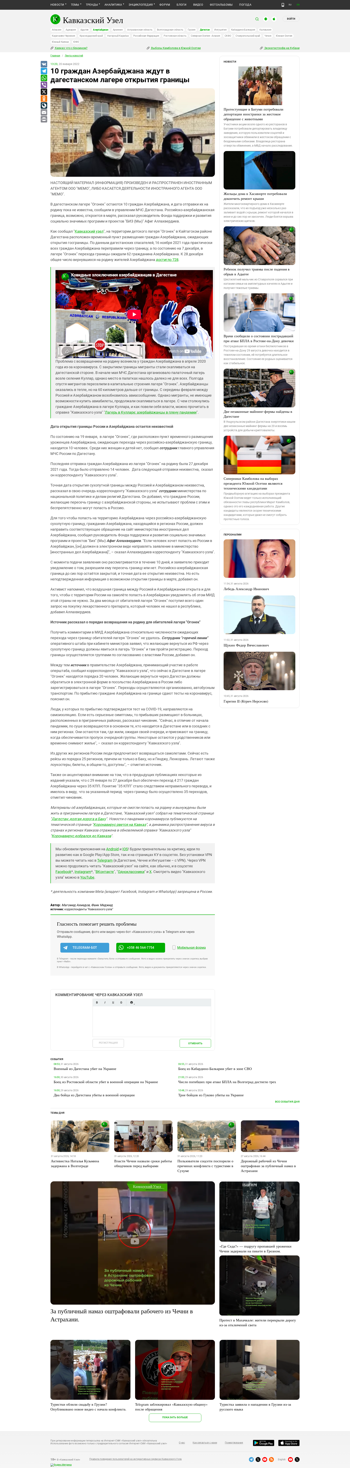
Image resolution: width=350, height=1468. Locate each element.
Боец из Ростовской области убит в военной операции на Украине (106, 1081)
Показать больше (175, 1417)
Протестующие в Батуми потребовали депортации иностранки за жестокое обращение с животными (253, 114)
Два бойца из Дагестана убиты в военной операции (94, 1094)
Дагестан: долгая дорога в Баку (79, 819)
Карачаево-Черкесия (63, 35)
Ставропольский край (248, 35)
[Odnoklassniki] (43, 98)
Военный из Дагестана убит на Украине (85, 1068)
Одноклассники (131, 872)
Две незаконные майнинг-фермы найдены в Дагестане (258, 414)
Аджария (71, 29)
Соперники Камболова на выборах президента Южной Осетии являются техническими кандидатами (253, 483)
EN (298, 4)
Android (112, 849)
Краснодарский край (91, 35)
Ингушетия (220, 29)
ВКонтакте (105, 872)
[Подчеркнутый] (113, 1002)
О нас (182, 1442)
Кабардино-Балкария (243, 29)
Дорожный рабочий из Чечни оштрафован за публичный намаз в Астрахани (268, 1165)
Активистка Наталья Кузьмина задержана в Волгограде (75, 1163)
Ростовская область (175, 35)
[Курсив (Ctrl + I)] (105, 1002)
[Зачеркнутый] (121, 1002)
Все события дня (287, 1101)
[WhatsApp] (43, 78)
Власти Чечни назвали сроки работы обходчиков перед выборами (143, 1163)
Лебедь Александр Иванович (246, 588)
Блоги (181, 4)
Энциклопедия (141, 4)
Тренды (92, 4)
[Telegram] (43, 71)
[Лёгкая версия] (282, 5)
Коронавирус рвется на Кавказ (119, 824)
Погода (245, 4)
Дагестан (205, 29)
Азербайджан (100, 29)
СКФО (228, 35)
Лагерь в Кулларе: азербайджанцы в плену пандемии (150, 412)
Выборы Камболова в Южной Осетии (175, 48)
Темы (75, 4)
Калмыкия (265, 29)
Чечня (268, 35)
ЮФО (76, 41)
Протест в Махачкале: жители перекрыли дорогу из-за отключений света (257, 1322)
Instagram (83, 872)
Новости (57, 4)
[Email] (43, 112)
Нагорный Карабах (118, 35)
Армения (118, 29)
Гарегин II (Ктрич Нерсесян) (246, 701)
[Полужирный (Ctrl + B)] (97, 1002)
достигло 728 (167, 260)
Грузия (191, 29)
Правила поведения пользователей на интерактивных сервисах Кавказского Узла (135, 1459)
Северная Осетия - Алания (205, 35)
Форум (164, 4)
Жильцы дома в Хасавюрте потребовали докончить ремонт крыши (255, 196)
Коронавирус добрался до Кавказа (81, 836)
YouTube (87, 877)
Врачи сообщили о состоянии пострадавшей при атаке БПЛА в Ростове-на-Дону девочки (259, 338)
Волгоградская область (170, 29)
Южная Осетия (284, 35)
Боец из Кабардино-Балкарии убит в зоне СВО (215, 1068)
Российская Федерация (146, 35)
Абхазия (56, 29)
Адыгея (84, 29)
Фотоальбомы (221, 4)
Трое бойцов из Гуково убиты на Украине (211, 1094)
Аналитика (113, 4)
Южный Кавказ (60, 41)
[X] (43, 91)
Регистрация (108, 1042)
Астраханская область (140, 29)
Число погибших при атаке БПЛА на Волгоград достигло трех (227, 1081)
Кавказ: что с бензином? (71, 48)
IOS (125, 849)
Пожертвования (234, 1442)
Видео (198, 4)
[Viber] (43, 85)
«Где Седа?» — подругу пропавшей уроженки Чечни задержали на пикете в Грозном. (255, 1248)
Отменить (195, 1043)
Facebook (63, 872)
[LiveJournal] (43, 105)
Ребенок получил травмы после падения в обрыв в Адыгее (257, 271)
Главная (55, 55)
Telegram (105, 860)
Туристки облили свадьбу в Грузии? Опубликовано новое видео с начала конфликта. (88, 1407)
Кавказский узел (89, 231)
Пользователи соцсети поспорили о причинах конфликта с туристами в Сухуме (205, 1165)
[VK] (43, 64)
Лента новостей (74, 55)
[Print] (43, 119)
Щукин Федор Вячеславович (246, 645)
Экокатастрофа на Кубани (282, 48)
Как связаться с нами (205, 1442)
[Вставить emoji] (131, 1002)
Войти (291, 18)
